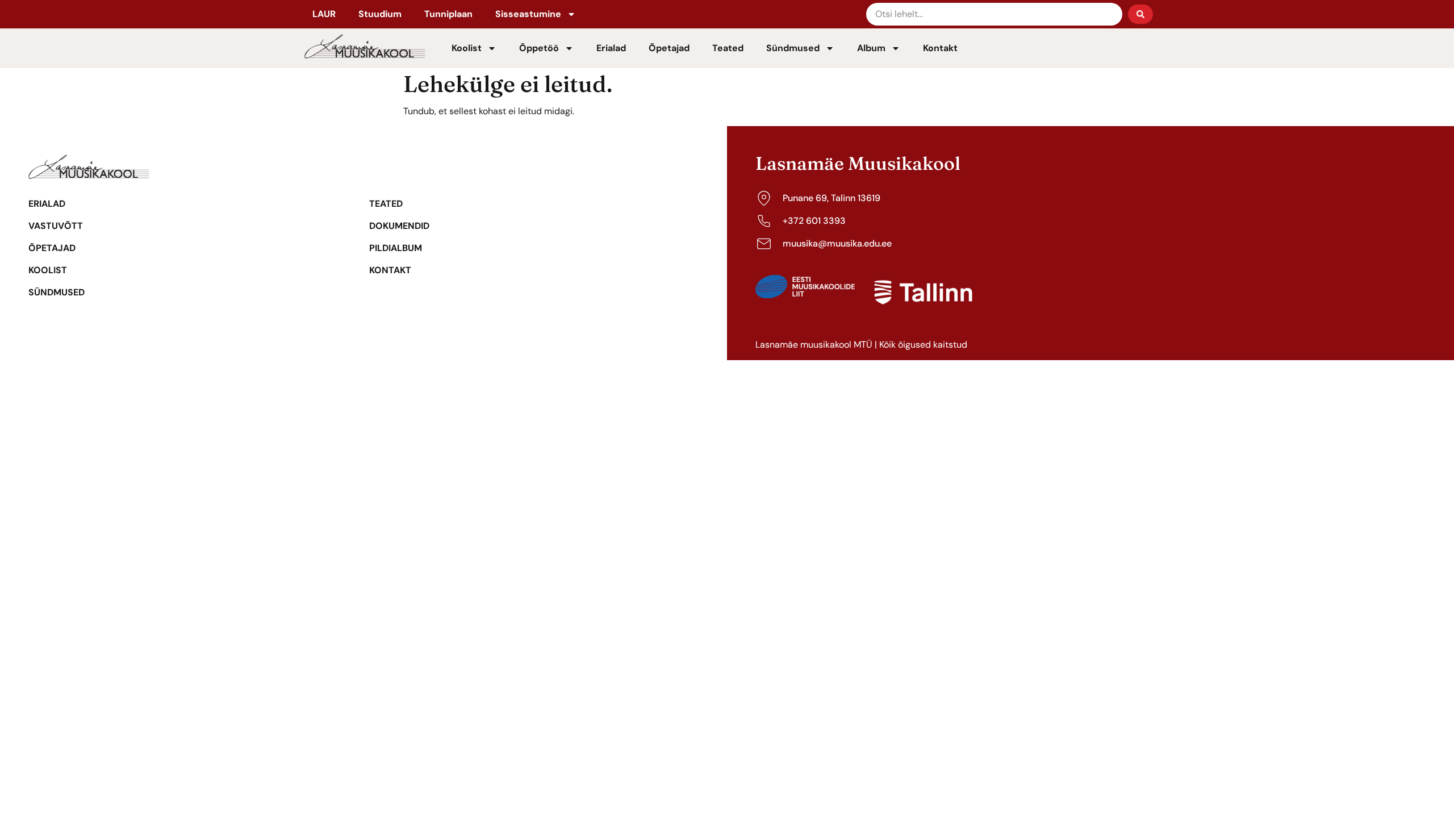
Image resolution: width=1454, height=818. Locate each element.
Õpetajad (669, 48)
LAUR (324, 14)
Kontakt (940, 48)
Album (871, 48)
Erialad (611, 48)
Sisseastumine (528, 14)
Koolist (467, 48)
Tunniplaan (448, 14)
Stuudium (380, 14)
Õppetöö (539, 48)
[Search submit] (1140, 14)
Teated (727, 48)
